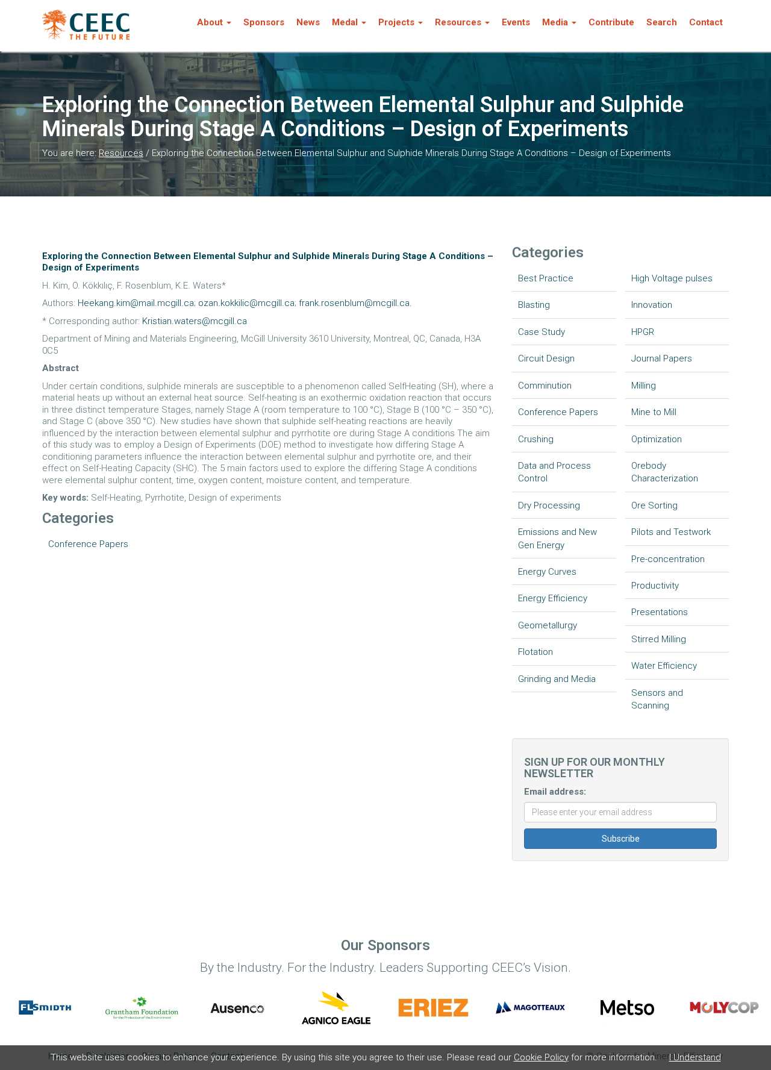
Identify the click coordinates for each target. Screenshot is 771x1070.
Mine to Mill (653, 412)
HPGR (642, 332)
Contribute (611, 22)
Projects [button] (396, 22)
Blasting (534, 304)
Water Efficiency (664, 665)
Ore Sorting (654, 505)
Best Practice (545, 278)
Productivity (655, 585)
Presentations (659, 612)
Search (661, 22)
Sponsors (263, 22)
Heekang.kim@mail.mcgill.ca (136, 303)
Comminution (545, 385)
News (308, 22)
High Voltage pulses (672, 278)
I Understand (695, 1057)
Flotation (535, 651)
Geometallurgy (547, 625)
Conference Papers (88, 544)
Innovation (651, 304)
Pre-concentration (668, 559)
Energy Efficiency (552, 598)
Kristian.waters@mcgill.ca (194, 321)
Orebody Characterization (664, 472)
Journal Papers (661, 358)
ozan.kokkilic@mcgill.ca (246, 303)
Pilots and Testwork (671, 532)
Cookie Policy (541, 1057)
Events (516, 22)
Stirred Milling (658, 639)
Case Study (541, 332)
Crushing (536, 439)
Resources (121, 153)
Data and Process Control (554, 472)
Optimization (656, 439)
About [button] (210, 22)
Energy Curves (547, 571)
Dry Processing (549, 505)
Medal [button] (345, 22)
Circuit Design (546, 358)
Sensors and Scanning (657, 699)
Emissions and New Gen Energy (557, 538)
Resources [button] (458, 22)
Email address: (555, 791)
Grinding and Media (557, 679)
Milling (643, 385)
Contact (706, 22)
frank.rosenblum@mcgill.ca (354, 303)
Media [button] (555, 22)
